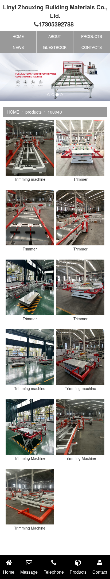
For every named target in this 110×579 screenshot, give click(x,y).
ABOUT (54, 36)
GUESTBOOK (54, 47)
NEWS (18, 47)
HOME (18, 36)
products (33, 112)
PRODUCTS (91, 36)
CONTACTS (91, 47)
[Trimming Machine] (30, 426)
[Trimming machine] (30, 147)
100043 (55, 112)
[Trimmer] (80, 147)
